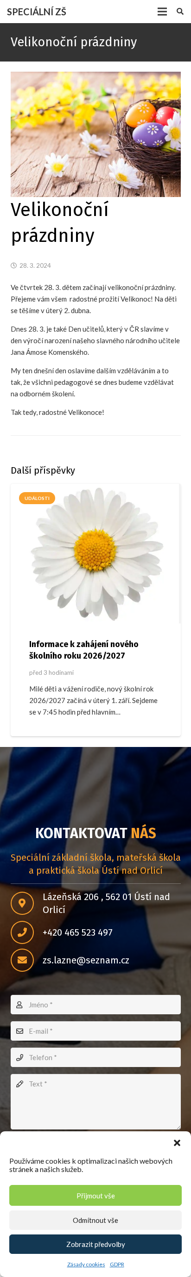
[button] (177, 1142)
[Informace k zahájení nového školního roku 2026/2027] (96, 553)
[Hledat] (180, 11)
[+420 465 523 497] (27, 932)
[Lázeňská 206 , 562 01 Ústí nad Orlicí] (27, 903)
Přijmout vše (95, 1195)
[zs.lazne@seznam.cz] (27, 960)
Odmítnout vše (95, 1220)
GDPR (117, 1264)
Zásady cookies (86, 1264)
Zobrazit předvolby (95, 1244)
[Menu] (162, 11)
